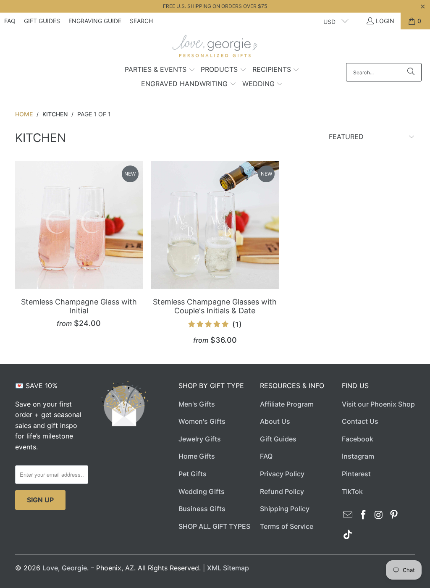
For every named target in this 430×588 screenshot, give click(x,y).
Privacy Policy (282, 474)
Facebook (357, 439)
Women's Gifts (201, 421)
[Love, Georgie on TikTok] (348, 535)
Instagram (358, 456)
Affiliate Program (287, 404)
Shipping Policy (284, 508)
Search (141, 20)
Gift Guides (42, 20)
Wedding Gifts (201, 491)
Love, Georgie (64, 568)
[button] (160, 70)
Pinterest (356, 474)
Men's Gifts (196, 404)
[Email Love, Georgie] (348, 515)
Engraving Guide (94, 20)
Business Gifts (201, 508)
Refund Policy (282, 491)
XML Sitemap (228, 568)
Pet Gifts (192, 474)
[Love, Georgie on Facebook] (363, 515)
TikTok (352, 491)
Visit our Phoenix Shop (378, 404)
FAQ (10, 20)
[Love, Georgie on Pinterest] (394, 515)
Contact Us (360, 421)
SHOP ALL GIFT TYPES (214, 526)
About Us (275, 421)
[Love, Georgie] (215, 48)
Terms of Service (286, 526)
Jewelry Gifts (199, 439)
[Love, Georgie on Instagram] (378, 515)
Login (385, 20)
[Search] (411, 72)
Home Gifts (196, 456)
